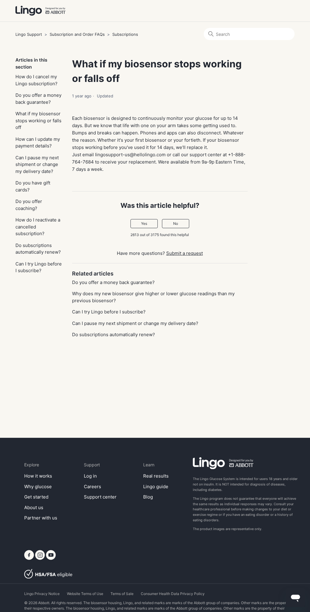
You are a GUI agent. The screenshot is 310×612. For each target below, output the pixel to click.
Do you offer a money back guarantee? (38, 98)
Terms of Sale (122, 593)
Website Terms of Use (85, 593)
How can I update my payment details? (37, 142)
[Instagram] (40, 558)
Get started (36, 497)
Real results (156, 476)
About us (33, 507)
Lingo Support (28, 34)
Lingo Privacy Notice (42, 593)
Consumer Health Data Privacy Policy (173, 593)
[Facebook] (29, 558)
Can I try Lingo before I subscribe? (38, 267)
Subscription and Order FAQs (77, 34)
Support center (100, 497)
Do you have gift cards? (32, 186)
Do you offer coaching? (28, 204)
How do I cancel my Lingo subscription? (36, 80)
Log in (90, 476)
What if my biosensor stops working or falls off (38, 120)
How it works (38, 476)
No (175, 223)
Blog (148, 497)
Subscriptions (125, 34)
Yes (144, 223)
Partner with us (40, 518)
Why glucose (38, 486)
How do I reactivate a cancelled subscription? (37, 226)
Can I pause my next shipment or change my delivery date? (37, 164)
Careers (92, 486)
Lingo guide (155, 486)
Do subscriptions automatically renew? (38, 248)
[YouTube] (51, 558)
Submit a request (184, 253)
